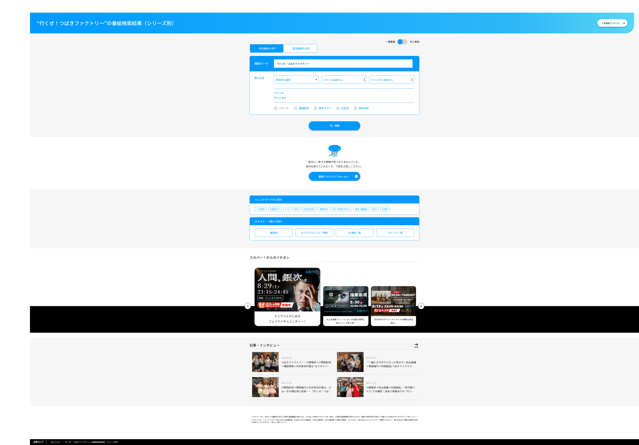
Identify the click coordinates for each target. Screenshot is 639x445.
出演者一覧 (354, 232)
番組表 (274, 232)
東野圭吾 (324, 209)
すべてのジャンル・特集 (314, 232)
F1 (288, 209)
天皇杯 (385, 209)
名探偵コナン (276, 209)
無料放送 (364, 108)
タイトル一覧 (395, 232)
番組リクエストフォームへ (334, 176)
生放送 (345, 108)
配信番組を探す (301, 48)
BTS (296, 209)
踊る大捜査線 (361, 209)
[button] (248, 306)
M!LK (375, 209)
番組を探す (56, 442)
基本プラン (325, 108)
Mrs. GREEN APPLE (341, 209)
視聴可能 (284, 108)
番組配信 (304, 108)
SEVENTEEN (309, 209)
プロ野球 (261, 209)
